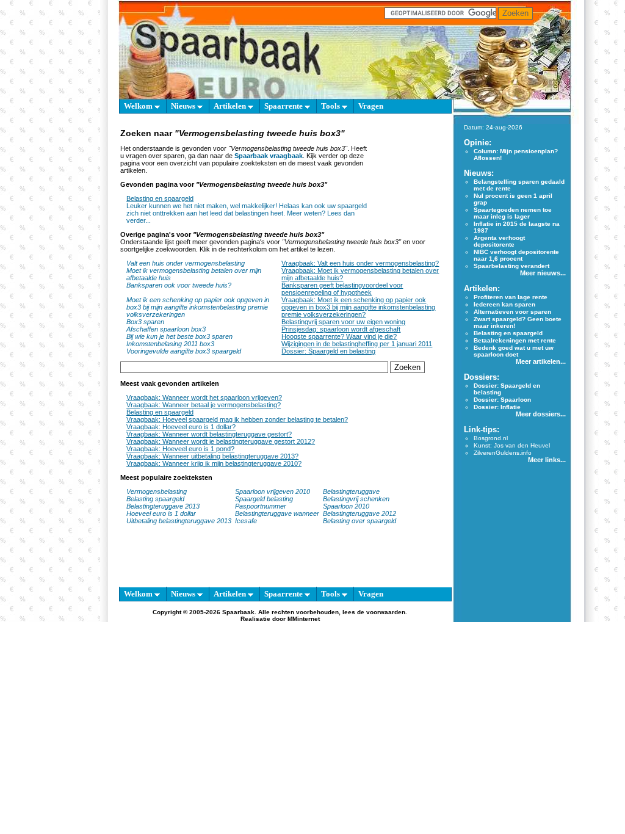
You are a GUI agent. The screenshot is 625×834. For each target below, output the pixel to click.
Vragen (370, 106)
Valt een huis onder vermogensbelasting (185, 263)
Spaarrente (284, 106)
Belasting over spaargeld (359, 520)
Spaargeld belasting (264, 498)
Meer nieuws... (543, 273)
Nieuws (184, 106)
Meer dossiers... (541, 414)
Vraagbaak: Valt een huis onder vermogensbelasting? (360, 263)
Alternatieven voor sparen (512, 311)
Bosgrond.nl (491, 438)
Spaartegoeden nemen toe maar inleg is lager (513, 213)
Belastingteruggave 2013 (163, 506)
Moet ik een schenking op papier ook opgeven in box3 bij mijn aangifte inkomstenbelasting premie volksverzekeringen (197, 307)
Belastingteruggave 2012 (359, 513)
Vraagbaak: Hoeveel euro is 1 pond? (180, 448)
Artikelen (231, 106)
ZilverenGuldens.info (503, 452)
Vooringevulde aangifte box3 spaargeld (183, 351)
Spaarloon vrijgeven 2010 (272, 491)
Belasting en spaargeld (159, 198)
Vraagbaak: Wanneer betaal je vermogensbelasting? (203, 404)
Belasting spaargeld (155, 498)
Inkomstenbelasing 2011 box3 (170, 343)
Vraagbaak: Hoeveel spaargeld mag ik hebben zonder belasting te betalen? (237, 419)
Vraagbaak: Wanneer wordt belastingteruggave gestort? (209, 434)
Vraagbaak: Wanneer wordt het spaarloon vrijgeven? (204, 397)
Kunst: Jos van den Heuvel (512, 445)
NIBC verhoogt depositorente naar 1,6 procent (516, 255)
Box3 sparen (145, 321)
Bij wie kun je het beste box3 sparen (179, 336)
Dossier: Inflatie (497, 407)
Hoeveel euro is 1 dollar (161, 513)
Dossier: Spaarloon (502, 399)
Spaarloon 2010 (347, 506)
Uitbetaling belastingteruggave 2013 (178, 520)
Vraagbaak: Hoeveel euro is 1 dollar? (181, 426)
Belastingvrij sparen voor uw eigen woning (343, 321)
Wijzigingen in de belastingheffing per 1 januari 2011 (356, 343)
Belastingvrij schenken (356, 498)
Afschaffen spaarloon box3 (166, 329)
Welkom (139, 106)
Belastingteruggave (351, 491)
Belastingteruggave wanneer (277, 513)
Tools (331, 106)
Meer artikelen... (541, 361)
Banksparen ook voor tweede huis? (178, 285)
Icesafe (246, 520)
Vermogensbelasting (156, 491)
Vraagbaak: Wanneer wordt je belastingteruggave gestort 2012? (220, 441)
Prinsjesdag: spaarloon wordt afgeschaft (340, 329)
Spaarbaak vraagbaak (268, 155)
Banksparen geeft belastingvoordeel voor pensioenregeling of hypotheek (342, 288)
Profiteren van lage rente (510, 297)
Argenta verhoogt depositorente (499, 241)
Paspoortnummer (260, 506)
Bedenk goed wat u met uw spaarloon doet (514, 351)
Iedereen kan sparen (504, 304)
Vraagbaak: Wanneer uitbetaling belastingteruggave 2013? (212, 456)
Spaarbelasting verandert (511, 266)
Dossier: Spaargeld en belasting (328, 351)
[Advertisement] (407, 175)
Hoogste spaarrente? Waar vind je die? (339, 336)
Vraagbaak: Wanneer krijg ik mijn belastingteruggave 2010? (214, 463)
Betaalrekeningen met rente (515, 340)
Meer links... (547, 459)
